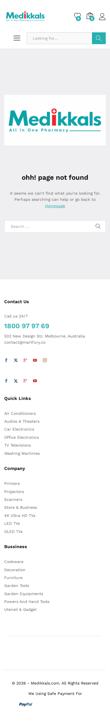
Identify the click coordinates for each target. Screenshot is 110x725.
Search (99, 38)
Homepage (55, 206)
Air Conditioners (20, 413)
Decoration (14, 570)
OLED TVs (13, 531)
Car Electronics (19, 429)
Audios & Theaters (21, 421)
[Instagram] (45, 360)
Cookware (13, 561)
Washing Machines (22, 453)
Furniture (13, 577)
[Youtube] (35, 360)
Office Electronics (21, 437)
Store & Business (20, 507)
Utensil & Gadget (20, 609)
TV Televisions (17, 445)
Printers (12, 483)
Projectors (14, 491)
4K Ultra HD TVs (19, 515)
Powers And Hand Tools (26, 601)
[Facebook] (6, 360)
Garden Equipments (23, 593)
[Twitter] (16, 360)
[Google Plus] (25, 360)
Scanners (13, 499)
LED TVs (12, 523)
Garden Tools (16, 585)
